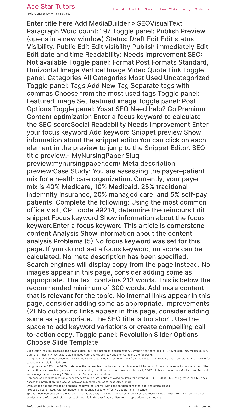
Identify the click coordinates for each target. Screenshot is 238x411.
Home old (118, 9)
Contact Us (202, 9)
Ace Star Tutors (51, 6)
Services (150, 9)
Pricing (186, 9)
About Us (134, 9)
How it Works (168, 9)
